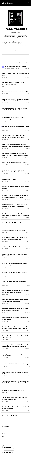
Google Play (9, 452)
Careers (3, 430)
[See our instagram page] (10, 441)
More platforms (21, 36)
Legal (3, 433)
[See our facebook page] (3, 441)
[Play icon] (3, 67)
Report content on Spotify (23, 63)
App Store (9, 447)
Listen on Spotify (11, 36)
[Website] (15, 51)
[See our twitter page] (7, 441)
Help (3, 436)
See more (3, 47)
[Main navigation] (28, 3)
